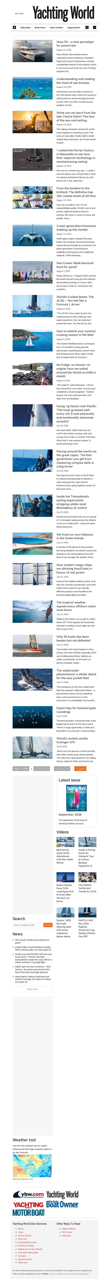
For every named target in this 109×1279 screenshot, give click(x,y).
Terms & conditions (56, 1274)
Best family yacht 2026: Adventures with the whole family (64, 856)
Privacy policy (70, 1274)
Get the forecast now (23, 1179)
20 (62, 768)
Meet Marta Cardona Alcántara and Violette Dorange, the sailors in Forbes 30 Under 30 (33, 979)
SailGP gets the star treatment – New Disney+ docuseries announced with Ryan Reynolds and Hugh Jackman (33, 969)
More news (32, 989)
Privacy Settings (82, 1274)
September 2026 (70, 814)
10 (56, 768)
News (18, 934)
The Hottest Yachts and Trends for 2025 (87, 888)
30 (67, 768)
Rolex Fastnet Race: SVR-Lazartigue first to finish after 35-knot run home (65, 893)
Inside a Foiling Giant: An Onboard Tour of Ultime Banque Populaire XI (86, 857)
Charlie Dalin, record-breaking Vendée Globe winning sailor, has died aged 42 (33, 948)
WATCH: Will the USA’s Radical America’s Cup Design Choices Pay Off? (86, 928)
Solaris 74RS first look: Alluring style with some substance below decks (63, 928)
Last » (82, 768)
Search (48, 925)
